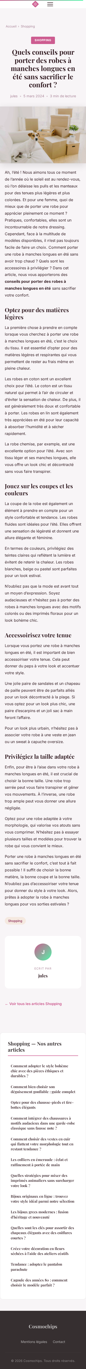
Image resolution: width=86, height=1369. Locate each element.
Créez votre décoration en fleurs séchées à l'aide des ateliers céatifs (40, 1251)
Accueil (11, 26)
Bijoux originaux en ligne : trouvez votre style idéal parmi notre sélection (42, 1199)
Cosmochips (43, 1326)
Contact (59, 1342)
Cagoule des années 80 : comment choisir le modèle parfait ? (39, 1282)
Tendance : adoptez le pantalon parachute (36, 1267)
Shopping (28, 26)
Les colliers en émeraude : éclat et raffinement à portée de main (39, 1162)
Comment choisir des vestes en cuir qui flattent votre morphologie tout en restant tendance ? (42, 1144)
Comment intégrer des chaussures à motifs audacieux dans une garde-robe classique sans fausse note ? (43, 1123)
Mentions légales (34, 1342)
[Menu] (50, 4)
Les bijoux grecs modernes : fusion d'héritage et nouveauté (39, 1214)
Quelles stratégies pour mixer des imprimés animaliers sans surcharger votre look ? (42, 1180)
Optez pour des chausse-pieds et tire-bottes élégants (42, 1105)
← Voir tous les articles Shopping (33, 1003)
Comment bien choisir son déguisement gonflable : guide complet (43, 1089)
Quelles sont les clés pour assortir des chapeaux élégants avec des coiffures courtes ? (42, 1232)
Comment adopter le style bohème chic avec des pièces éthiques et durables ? (39, 1070)
